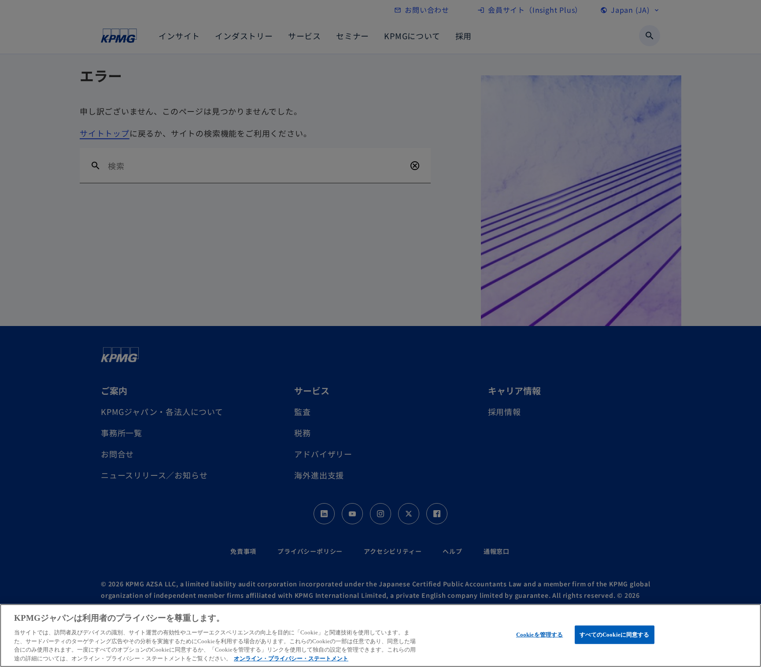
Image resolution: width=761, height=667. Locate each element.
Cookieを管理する (539, 634)
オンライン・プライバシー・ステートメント (291, 658)
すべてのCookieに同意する (615, 634)
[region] (380, 635)
